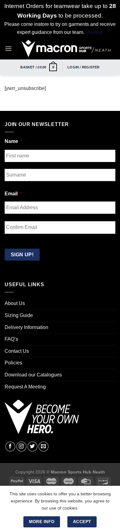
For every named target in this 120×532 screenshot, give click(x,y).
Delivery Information (26, 327)
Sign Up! (22, 254)
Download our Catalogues (33, 374)
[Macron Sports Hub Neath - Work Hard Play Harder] (66, 48)
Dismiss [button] (94, 32)
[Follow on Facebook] (10, 446)
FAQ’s (11, 339)
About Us (15, 303)
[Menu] (8, 48)
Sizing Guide (19, 315)
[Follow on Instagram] (21, 446)
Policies (13, 362)
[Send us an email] (43, 446)
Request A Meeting (25, 386)
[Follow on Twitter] (32, 446)
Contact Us (17, 351)
